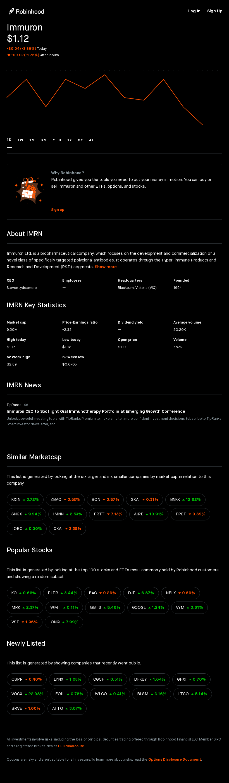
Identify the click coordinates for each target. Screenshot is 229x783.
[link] (194, 11)
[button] (9, 142)
